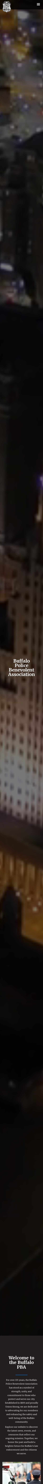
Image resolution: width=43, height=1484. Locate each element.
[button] (38, 4)
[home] (6, 6)
